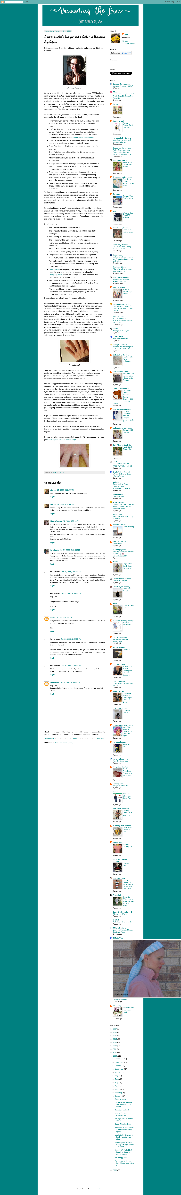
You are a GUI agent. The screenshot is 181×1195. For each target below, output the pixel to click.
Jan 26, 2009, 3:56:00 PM (71, 665)
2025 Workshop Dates (121, 339)
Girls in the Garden (121, 355)
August (118, 1072)
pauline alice (118, 316)
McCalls (116, 482)
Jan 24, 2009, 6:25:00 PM (70, 550)
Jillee (115, 92)
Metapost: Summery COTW (123, 86)
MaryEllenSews (119, 691)
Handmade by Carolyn (122, 138)
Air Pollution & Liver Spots (122, 922)
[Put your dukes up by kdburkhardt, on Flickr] (74, 85)
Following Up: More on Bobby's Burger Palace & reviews (124, 1144)
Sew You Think (119, 878)
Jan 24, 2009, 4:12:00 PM (64, 490)
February (119, 1093)
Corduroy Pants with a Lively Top (127, 813)
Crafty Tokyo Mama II (121, 472)
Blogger (101, 1189)
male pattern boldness (122, 428)
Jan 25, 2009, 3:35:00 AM (71, 572)
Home (75, 738)
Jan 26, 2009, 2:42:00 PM (71, 639)
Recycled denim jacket (121, 761)
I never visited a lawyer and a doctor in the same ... (123, 1104)
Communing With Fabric (123, 725)
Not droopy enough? (123, 1158)
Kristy (115, 562)
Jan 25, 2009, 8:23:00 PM (62, 617)
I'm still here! (117, 544)
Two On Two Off (119, 542)
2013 (115, 1042)
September (119, 1069)
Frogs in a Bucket (120, 767)
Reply (52, 497)
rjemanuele (54, 682)
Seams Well (117, 842)
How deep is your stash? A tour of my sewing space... (124, 1129)
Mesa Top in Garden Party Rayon (127, 164)
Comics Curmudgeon (122, 84)
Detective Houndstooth (122, 912)
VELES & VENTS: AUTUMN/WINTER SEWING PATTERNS (123, 321)
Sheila (115, 792)
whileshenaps (118, 494)
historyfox (54, 521)
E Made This (118, 938)
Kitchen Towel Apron (120, 914)
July (117, 1076)
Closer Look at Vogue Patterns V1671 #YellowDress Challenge (121, 486)
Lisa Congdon (119, 681)
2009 (115, 1056)
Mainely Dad (118, 784)
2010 (115, 1052)
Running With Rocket (122, 826)
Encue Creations (120, 637)
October (118, 1066)
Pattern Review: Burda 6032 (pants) (128, 125)
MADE (115, 462)
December (119, 1059)
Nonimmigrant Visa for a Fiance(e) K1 (62, 440)
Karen (115, 104)
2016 (115, 1032)
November (119, 1062)
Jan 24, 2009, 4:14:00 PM (64, 504)
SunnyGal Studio (120, 345)
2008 (115, 1170)
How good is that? (120, 708)
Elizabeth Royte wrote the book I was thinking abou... (124, 1137)
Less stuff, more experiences (121, 1114)
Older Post (100, 738)
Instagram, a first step (121, 786)
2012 (115, 1046)
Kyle (126, 34)
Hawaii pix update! (122, 1110)
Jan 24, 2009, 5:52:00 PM (69, 521)
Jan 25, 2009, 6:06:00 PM (71, 593)
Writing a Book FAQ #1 (121, 331)
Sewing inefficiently (120, 1000)
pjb (51, 490)
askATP (116, 329)
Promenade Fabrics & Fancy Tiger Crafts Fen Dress (127, 697)
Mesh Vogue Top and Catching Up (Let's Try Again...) (127, 731)
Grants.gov (117, 255)
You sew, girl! (118, 121)
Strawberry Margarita (120, 581)
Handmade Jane (119, 742)
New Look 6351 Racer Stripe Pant (127, 796)
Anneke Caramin (120, 525)
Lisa (114, 211)
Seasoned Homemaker (122, 148)
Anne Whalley (118, 502)
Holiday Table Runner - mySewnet (128, 359)
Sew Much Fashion (121, 809)
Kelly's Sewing (119, 647)
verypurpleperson (120, 759)
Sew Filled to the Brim (122, 445)
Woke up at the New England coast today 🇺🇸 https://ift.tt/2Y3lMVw (123, 554)
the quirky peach (120, 160)
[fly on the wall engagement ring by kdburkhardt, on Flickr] (74, 362)
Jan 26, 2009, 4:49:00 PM (70, 682)
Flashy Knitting (128, 527)
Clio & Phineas (119, 664)
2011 (115, 1049)
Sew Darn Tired (119, 287)
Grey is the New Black (122, 579)
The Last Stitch (119, 267)
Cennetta (116, 194)
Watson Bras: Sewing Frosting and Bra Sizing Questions (128, 670)
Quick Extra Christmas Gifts (127, 830)
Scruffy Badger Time (121, 304)
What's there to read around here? (128, 1010)
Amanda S (117, 895)
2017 (115, 1029)
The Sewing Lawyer (121, 228)
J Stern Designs (119, 928)
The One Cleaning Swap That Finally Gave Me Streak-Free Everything (123, 96)
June (117, 1079)
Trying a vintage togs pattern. (127, 291)
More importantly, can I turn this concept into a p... (124, 1163)
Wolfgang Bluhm (55, 275)
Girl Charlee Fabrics (121, 389)
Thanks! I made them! (122, 409)
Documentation (120, 1099)
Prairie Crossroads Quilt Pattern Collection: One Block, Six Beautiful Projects (123, 152)
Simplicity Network (120, 245)
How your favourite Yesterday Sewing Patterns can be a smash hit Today (123, 506)
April (117, 1086)
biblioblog (117, 1006)
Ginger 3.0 (126, 649)
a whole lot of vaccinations (83, 137)
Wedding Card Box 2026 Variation (128, 215)
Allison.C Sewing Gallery (123, 620)
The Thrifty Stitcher (121, 277)
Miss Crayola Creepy (121, 587)
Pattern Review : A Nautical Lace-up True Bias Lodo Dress (128, 884)
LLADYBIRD (118, 337)
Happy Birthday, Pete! (123, 1124)
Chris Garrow (54, 269)
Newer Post (49, 738)
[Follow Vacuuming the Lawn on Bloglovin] (121, 54)
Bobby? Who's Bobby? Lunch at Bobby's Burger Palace (123, 1152)
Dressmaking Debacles (122, 177)
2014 (115, 1039)
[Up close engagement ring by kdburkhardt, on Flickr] (74, 467)
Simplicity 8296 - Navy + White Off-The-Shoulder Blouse (128, 901)
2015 (115, 1036)
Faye (115, 604)
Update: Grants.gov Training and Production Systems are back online (123, 259)
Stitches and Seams (121, 372)
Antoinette (54, 550)
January (118, 1096)
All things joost (119, 550)
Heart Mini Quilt (118, 496)
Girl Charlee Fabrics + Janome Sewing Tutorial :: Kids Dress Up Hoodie (123, 397)
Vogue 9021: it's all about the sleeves (127, 566)
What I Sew (117, 515)
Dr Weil (116, 920)
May (117, 1083)
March (117, 1089)
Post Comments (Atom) (64, 742)
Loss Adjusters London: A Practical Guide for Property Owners (123, 308)
